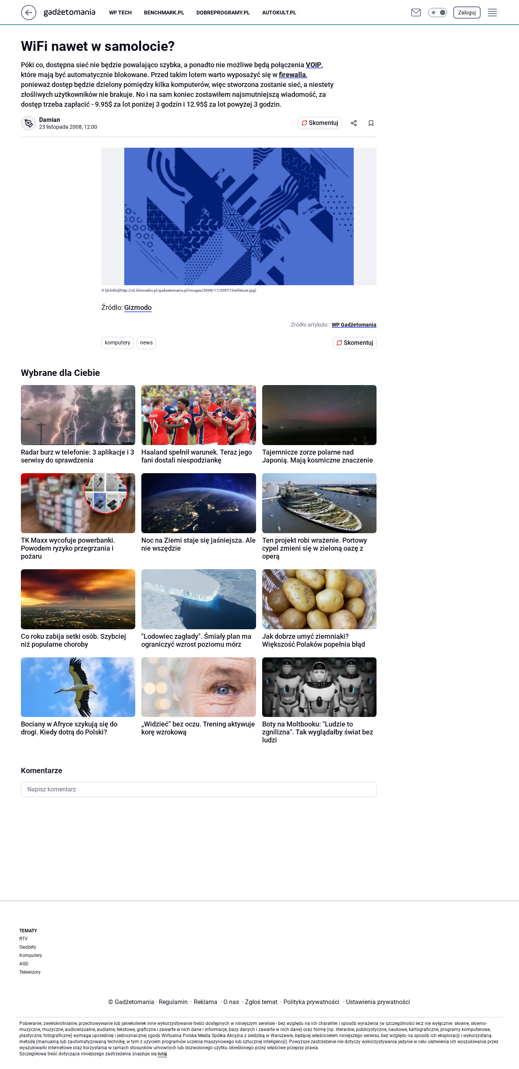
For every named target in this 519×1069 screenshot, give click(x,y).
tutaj (162, 1053)
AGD (23, 963)
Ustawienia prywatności (376, 1002)
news (146, 342)
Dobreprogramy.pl (223, 12)
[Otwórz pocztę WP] (416, 12)
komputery (117, 342)
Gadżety (27, 947)
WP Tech (120, 12)
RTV (23, 938)
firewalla (292, 75)
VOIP (313, 65)
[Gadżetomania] (75, 12)
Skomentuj (323, 122)
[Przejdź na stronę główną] (28, 18)
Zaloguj (467, 12)
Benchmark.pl (164, 12)
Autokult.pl (279, 12)
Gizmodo (138, 307)
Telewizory (30, 972)
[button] (437, 12)
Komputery (30, 955)
